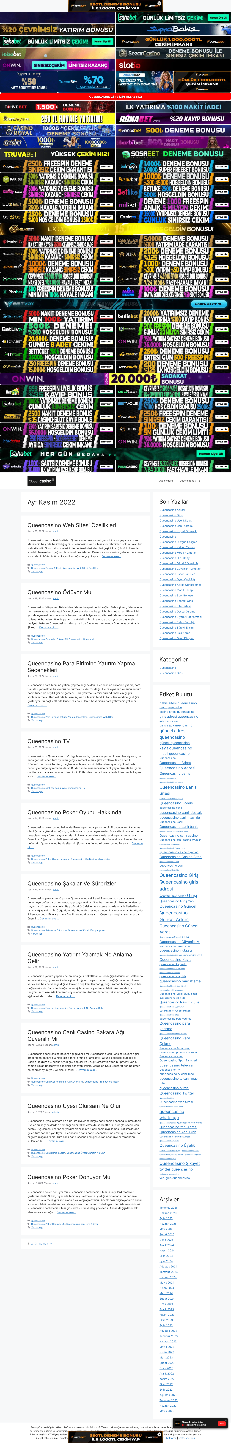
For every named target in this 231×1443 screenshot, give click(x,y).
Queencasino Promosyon (175, 1048)
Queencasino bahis (175, 773)
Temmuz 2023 (169, 1336)
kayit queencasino (176, 748)
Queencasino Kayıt (175, 959)
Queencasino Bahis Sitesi (178, 790)
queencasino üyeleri (193, 1155)
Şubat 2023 (167, 1362)
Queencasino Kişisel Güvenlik (178, 531)
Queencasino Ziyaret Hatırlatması (181, 616)
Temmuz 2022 (169, 1400)
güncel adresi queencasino (173, 734)
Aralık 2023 (167, 1309)
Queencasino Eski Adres (175, 633)
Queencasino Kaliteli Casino (177, 547)
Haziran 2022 (168, 1405)
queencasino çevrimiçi (190, 1151)
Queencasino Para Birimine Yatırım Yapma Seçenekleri (59, 717)
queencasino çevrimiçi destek (171, 1155)
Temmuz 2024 (169, 1271)
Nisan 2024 (167, 1288)
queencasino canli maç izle (180, 817)
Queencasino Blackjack (171, 798)
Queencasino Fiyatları (42, 1008)
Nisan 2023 (167, 1352)
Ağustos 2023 (168, 1330)
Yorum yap (37, 571)
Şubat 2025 (167, 1234)
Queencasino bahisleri (168, 778)
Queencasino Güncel (178, 906)
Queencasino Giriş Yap (177, 901)
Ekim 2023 (166, 1320)
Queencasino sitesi (171, 1056)
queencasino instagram (177, 950)
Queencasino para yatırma (175, 1026)
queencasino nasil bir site (172, 998)
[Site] (57, 166)
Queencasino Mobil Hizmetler (178, 552)
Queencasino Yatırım (168, 1123)
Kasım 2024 (167, 1250)
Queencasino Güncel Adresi (179, 929)
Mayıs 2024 (167, 1282)
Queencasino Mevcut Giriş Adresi (173, 986)
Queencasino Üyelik (177, 1145)
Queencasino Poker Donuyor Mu (69, 1177)
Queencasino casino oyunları (179, 852)
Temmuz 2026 (169, 1207)
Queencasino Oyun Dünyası (177, 638)
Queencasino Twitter (177, 1093)
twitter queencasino (176, 1169)
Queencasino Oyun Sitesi (169, 1015)
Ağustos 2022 (168, 1395)
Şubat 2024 (167, 1298)
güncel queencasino (175, 743)
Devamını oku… (111, 556)
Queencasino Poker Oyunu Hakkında (74, 812)
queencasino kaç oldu (173, 964)
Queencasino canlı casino (179, 835)
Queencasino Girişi (178, 895)
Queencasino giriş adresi (179, 885)
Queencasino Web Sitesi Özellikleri (72, 525)
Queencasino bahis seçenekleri (172, 782)
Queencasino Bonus (176, 803)
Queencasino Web (167, 1098)
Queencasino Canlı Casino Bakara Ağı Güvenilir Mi (57, 1081)
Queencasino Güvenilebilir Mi (174, 937)
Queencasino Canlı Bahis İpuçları (48, 1152)
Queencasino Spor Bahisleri (178, 1060)
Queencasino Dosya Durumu (177, 611)
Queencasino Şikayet (180, 1163)
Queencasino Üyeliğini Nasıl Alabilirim (90, 859)
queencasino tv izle (174, 1088)
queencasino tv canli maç (177, 1074)
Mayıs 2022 (167, 1411)
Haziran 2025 (168, 1223)
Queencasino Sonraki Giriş (176, 600)
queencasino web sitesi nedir (171, 1107)
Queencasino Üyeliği (170, 1150)
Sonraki (45, 1243)
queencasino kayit (192, 955)
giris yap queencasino (176, 725)
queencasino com (172, 865)
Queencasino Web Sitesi (101, 717)
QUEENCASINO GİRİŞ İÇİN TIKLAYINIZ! (115, 96)
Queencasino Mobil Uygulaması (179, 993)
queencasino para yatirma (175, 1018)
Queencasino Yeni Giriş (178, 1132)
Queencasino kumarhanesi (170, 973)
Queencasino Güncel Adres (174, 916)
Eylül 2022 (166, 1389)
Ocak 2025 (166, 1239)
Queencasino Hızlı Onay (175, 558)
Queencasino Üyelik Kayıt (176, 520)
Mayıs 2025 (167, 1229)
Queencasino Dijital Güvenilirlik (179, 563)
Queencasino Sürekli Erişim (177, 627)
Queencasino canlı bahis (179, 827)
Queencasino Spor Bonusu (176, 595)
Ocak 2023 (166, 1368)
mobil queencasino (175, 753)
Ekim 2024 (166, 1255)
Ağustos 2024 (168, 1266)
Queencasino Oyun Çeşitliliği (177, 579)
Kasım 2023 (167, 1314)
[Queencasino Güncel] (42, 480)
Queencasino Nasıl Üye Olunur (172, 1007)
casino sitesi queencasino (177, 711)
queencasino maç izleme (180, 981)
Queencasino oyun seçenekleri (175, 1010)
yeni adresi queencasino (169, 1174)
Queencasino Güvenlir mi (175, 946)
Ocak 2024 (166, 1304)
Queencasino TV (49, 741)
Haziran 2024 (168, 1277)
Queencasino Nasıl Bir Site (179, 1002)
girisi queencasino (169, 721)
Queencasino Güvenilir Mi (180, 942)
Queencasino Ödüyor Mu (59, 592)
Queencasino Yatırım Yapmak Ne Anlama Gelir (79, 1008)
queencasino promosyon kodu (178, 1052)
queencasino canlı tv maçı (170, 844)
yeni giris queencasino (175, 1178)
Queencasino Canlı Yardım (176, 525)
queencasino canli (171, 807)
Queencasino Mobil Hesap (176, 590)
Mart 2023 (166, 1357)
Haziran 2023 (168, 1341)
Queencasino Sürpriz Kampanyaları (86, 930)
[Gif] (115, 229)
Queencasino (166, 480)
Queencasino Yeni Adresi (178, 1127)
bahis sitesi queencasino (178, 703)
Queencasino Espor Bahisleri (177, 574)
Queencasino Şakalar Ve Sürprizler (72, 883)
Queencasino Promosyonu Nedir (102, 1081)
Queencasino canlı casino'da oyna (49, 788)
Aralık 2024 (167, 1245)
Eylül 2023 (166, 1325)
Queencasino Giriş (190, 480)
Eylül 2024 (166, 1261)
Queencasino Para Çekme (175, 1041)
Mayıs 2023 (167, 1346)
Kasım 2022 (167, 1379)
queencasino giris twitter (169, 870)
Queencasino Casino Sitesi (181, 857)
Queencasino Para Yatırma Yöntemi (173, 1034)
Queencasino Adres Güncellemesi (181, 584)
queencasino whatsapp (172, 1114)
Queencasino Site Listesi (175, 606)
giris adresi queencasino (179, 716)
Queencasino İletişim (168, 1159)
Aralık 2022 (167, 1373)
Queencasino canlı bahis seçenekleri (174, 831)
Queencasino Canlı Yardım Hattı (172, 848)
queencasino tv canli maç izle (179, 1081)
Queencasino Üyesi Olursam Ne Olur (74, 1106)
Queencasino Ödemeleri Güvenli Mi (49, 639)
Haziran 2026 (168, 1213)
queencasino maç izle (173, 976)
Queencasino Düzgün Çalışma (178, 542)
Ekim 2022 (166, 1384)
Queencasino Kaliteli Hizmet (171, 955)
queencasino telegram (177, 1065)
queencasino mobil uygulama (171, 990)
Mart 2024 (166, 1293)
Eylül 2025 (166, 1218)
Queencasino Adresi (172, 509)
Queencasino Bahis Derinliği (177, 622)
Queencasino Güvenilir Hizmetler (180, 568)
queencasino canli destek (181, 812)
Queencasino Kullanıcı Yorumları (172, 969)
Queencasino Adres (175, 763)
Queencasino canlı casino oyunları (180, 839)
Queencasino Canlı (171, 821)
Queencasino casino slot (169, 862)
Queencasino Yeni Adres (189, 1122)
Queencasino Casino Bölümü (46, 568)
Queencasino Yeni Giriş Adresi (82, 1224)
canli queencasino (171, 707)
